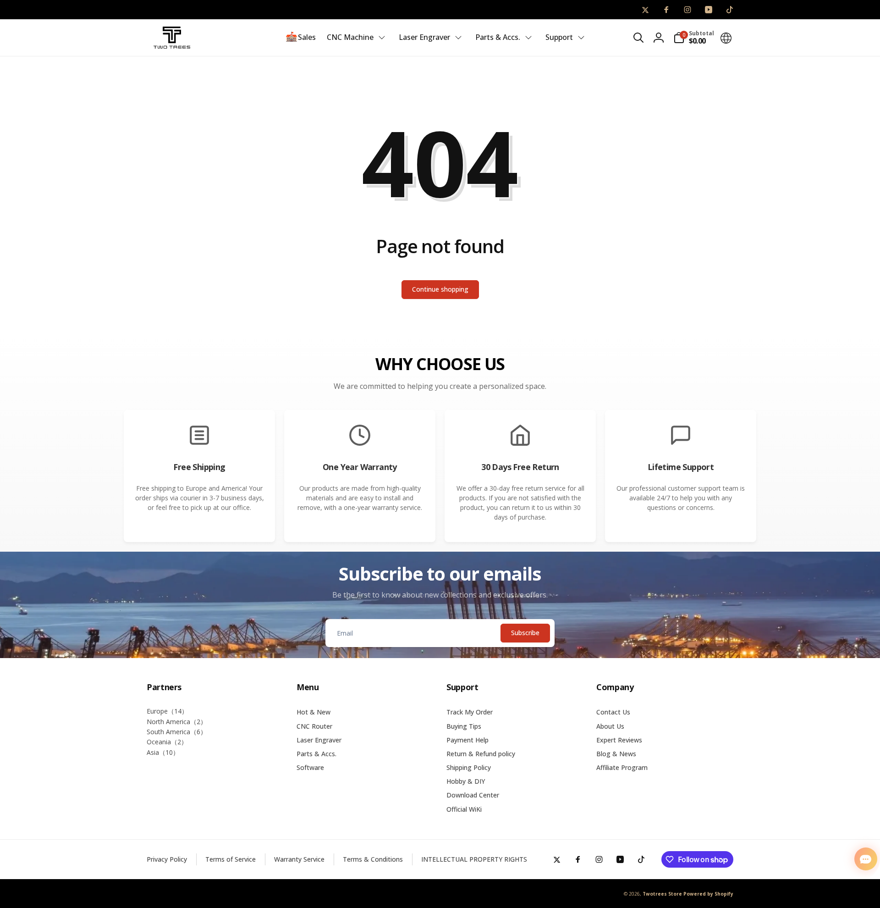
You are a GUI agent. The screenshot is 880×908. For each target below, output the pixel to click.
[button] (638, 38)
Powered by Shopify (708, 894)
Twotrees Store (662, 894)
